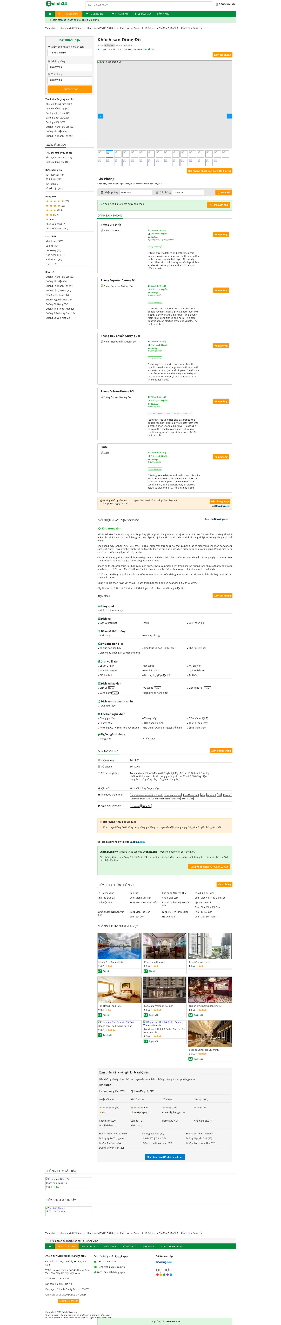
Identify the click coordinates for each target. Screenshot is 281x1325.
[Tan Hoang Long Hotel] (119, 1002)
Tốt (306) (167, 1099)
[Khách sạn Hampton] (165, 958)
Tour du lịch (97, 13)
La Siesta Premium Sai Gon (158, 1005)
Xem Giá (225, 192)
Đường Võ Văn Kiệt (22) (58, 317)
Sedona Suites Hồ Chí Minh (204, 1049)
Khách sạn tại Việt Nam (71, 28)
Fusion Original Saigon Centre (205, 1005)
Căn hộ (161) (52, 245)
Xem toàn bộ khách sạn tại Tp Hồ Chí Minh (75, 19)
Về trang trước (173, 1246)
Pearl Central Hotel (199, 962)
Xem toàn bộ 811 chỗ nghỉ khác (165, 1157)
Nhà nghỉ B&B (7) (55, 254)
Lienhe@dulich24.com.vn (111, 1266)
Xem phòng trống (221, 750)
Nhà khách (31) (54, 259)
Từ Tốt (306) (52, 183)
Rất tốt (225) (137, 1099)
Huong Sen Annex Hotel (111, 962)
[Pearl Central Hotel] (210, 958)
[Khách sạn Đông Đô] (57, 1179)
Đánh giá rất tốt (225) (57, 117)
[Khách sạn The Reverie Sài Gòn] (116, 1022)
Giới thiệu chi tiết (68, 1300)
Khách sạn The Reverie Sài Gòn (115, 1025)
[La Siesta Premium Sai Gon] (165, 1002)
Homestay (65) (53, 250)
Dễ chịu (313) (201, 1099)
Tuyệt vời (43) (106, 1099)
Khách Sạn (121, 13)
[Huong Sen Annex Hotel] (119, 958)
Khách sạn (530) (54, 241)
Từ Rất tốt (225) (54, 179)
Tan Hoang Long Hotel (110, 1005)
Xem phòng (224, 884)
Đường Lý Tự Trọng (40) (58, 290)
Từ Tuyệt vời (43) (55, 174)
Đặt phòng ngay (220, 501)
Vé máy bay (144, 13)
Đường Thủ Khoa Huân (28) (60, 308)
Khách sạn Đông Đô (56, 1182)
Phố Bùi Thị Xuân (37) (57, 295)
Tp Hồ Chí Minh (70, 13)
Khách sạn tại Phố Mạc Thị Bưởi (160, 28)
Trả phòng (57, 74)
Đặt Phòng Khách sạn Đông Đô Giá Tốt (209, 170)
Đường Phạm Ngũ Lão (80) (60, 126)
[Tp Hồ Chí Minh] (55, 1208)
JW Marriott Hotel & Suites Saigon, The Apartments (165, 1030)
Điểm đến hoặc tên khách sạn (67, 46)
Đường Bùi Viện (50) (56, 131)
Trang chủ (50, 28)
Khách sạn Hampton (155, 962)
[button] (97, 113)
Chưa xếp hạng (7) (55, 223)
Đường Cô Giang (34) (57, 304)
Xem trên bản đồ (146, 49)
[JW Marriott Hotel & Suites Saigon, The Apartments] (165, 1025)
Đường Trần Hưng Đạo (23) (60, 313)
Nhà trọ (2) (51, 264)
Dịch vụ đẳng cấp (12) (57, 108)
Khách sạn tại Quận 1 (130, 28)
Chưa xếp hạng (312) (57, 228)
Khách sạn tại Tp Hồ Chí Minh (101, 28)
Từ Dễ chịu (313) (54, 188)
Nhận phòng (58, 61)
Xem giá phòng (222, 54)
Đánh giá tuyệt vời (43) (58, 113)
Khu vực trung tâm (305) (59, 103)
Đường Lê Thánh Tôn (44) (59, 135)
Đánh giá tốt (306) (55, 122)
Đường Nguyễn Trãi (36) (59, 299)
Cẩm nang (163, 13)
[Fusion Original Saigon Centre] (210, 1002)
